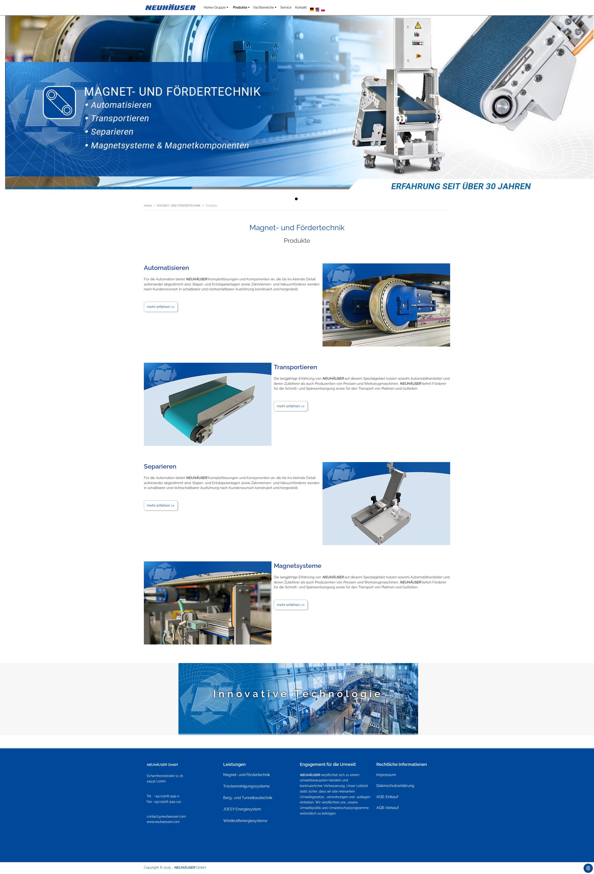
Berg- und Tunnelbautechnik (247, 798)
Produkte (240, 7)
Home (148, 205)
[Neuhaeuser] (171, 7)
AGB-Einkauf (387, 797)
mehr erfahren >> (161, 307)
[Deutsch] (312, 9)
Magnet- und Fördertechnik (246, 775)
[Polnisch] (323, 9)
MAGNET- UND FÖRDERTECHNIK (178, 205)
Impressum (386, 775)
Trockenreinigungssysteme (246, 786)
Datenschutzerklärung (395, 785)
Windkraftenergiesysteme (245, 821)
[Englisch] (317, 9)
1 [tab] (297, 199)
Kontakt (301, 7)
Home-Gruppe (215, 7)
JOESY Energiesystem (242, 809)
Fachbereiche (263, 7)
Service (285, 7)
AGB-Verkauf (387, 808)
